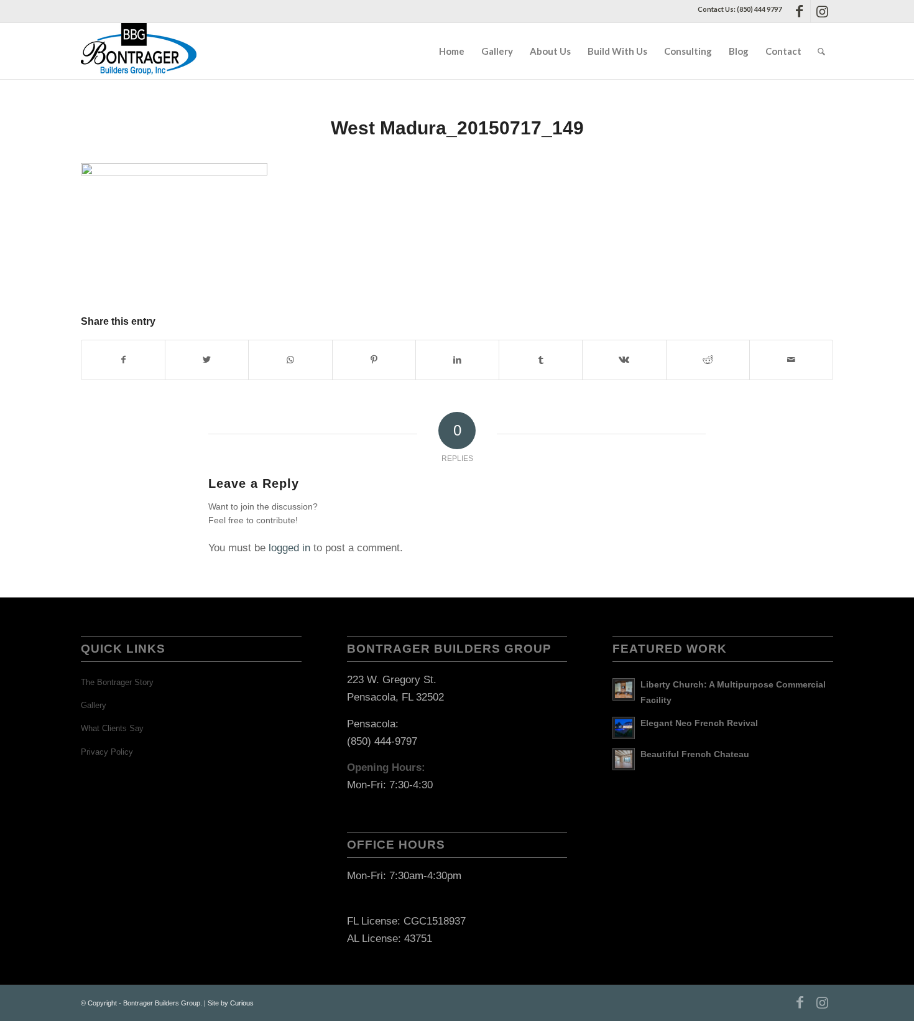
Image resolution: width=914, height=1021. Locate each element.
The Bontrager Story (117, 682)
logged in (289, 548)
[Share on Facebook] (123, 360)
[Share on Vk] (624, 360)
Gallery (93, 705)
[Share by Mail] (791, 360)
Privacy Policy (107, 752)
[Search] (821, 51)
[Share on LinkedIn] (457, 360)
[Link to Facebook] (799, 11)
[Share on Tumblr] (540, 360)
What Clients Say (112, 728)
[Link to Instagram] (822, 11)
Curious (242, 1003)
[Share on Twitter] (206, 360)
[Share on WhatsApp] (290, 360)
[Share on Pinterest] (374, 360)
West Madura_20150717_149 (457, 128)
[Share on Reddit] (708, 360)
